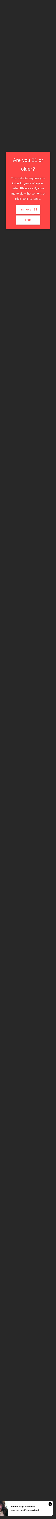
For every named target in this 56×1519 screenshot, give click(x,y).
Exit (28, 220)
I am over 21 (28, 209)
